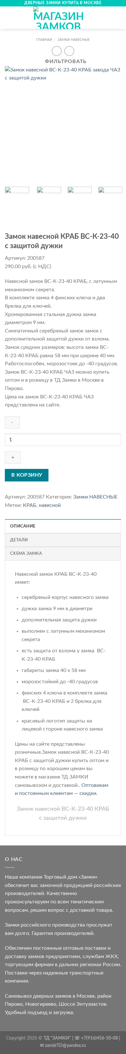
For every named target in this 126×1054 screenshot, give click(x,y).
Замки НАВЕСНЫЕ (74, 40)
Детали (19, 540)
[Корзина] (118, 18)
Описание (22, 526)
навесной (50, 505)
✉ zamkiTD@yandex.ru (63, 1045)
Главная (44, 40)
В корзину (26, 475)
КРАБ (29, 505)
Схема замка (26, 553)
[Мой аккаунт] (107, 18)
